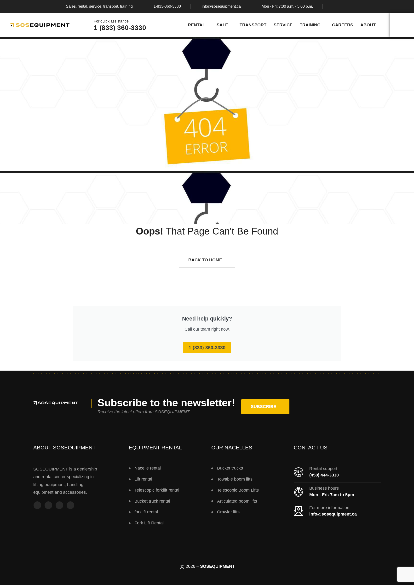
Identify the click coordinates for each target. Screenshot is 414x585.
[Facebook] (37, 506)
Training (310, 25)
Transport (253, 25)
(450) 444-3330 (324, 475)
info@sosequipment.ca (221, 6)
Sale (222, 25)
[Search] (402, 25)
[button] (207, 260)
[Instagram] (48, 506)
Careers (342, 25)
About (368, 25)
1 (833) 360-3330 (120, 27)
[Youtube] (59, 506)
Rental (196, 25)
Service (283, 25)
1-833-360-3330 (167, 6)
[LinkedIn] (70, 506)
